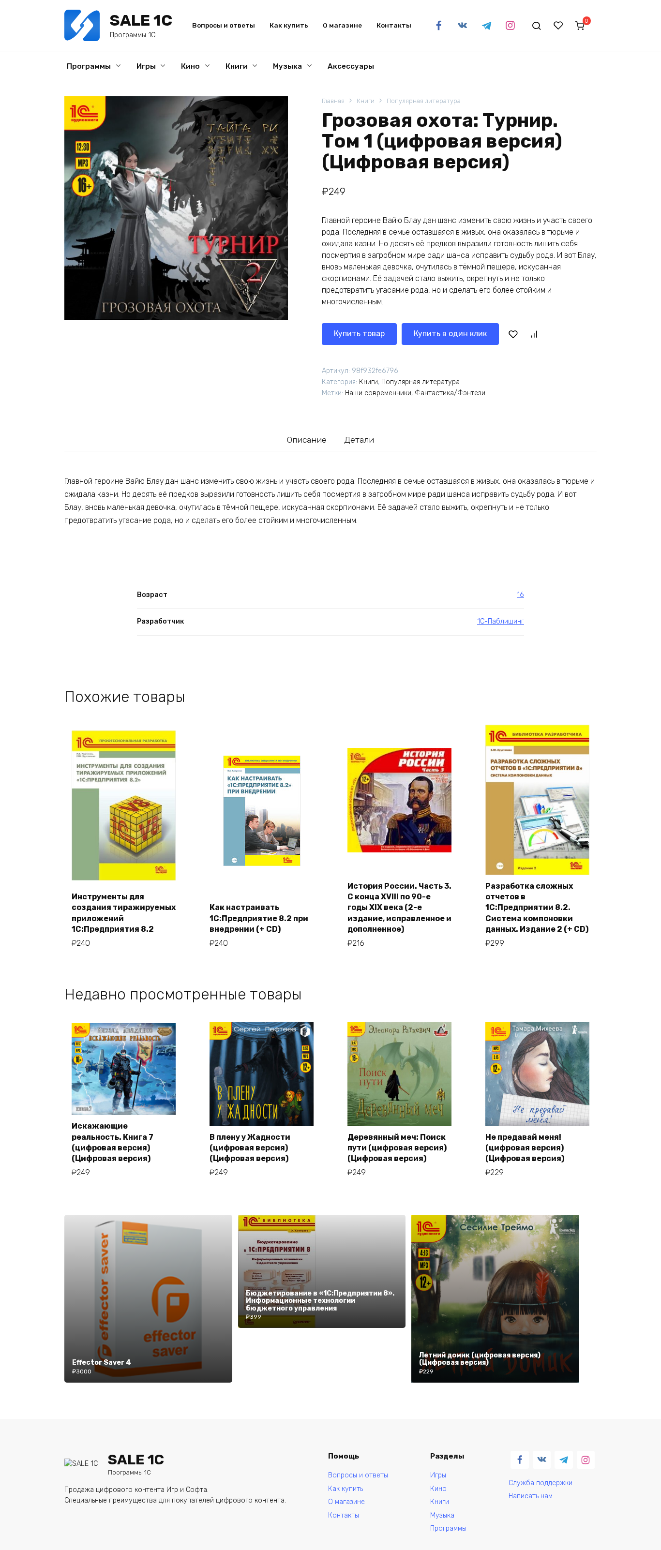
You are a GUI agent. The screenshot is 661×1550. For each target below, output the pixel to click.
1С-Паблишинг (500, 621)
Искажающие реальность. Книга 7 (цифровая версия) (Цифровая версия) (112, 1142)
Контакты (393, 25)
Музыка (287, 66)
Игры (146, 66)
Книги (236, 66)
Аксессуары (351, 66)
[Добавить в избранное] (513, 334)
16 (520, 595)
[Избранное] (558, 25)
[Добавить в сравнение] (534, 334)
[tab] (307, 439)
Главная (333, 100)
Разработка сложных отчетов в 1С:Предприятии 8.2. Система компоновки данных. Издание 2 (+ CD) (536, 907)
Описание (307, 440)
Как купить (289, 25)
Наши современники (378, 393)
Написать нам (531, 1496)
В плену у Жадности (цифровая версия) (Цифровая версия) (250, 1148)
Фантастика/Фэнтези (450, 393)
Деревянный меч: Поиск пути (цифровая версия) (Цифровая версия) (397, 1148)
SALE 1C (141, 20)
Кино (190, 66)
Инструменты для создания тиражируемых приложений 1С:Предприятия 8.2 (124, 913)
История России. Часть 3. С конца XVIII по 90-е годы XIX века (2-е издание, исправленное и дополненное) (399, 907)
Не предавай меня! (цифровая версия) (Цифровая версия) (524, 1148)
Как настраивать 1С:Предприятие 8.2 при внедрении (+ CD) (259, 918)
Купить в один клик (450, 333)
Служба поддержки (540, 1483)
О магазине (342, 25)
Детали (359, 440)
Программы (89, 66)
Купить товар (359, 333)
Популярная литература (424, 100)
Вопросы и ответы (223, 25)
